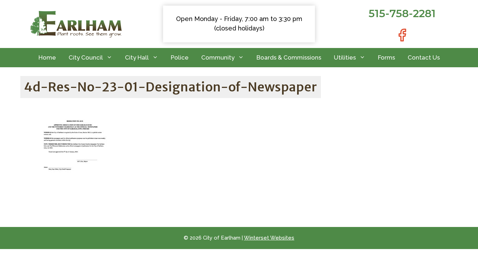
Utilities (345, 57)
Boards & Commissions (288, 57)
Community (217, 57)
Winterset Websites (269, 238)
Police (180, 57)
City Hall (137, 57)
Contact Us (424, 57)
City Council (86, 57)
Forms (386, 57)
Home (47, 57)
